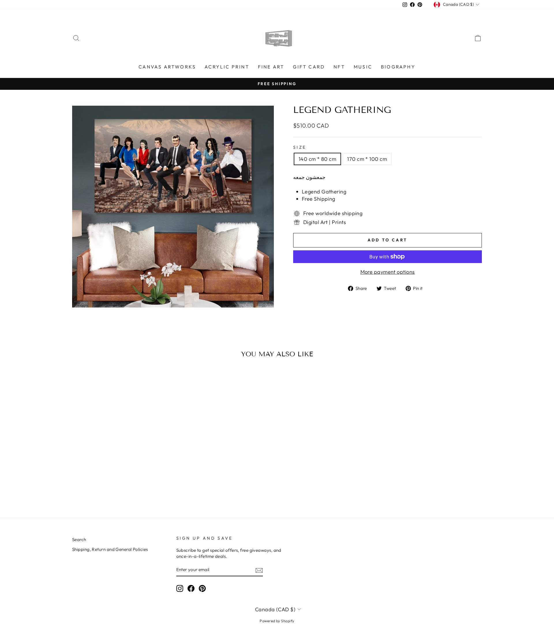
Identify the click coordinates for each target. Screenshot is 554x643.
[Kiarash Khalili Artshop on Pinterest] (202, 588)
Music (363, 67)
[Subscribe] (259, 570)
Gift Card (309, 67)
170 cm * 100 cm (367, 159)
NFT (339, 67)
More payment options (387, 272)
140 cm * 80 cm (317, 159)
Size (299, 147)
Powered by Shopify (277, 620)
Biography (398, 67)
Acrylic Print (227, 67)
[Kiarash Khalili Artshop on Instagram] (179, 588)
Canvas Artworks (167, 67)
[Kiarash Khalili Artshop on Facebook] (191, 588)
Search (79, 539)
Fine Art (271, 67)
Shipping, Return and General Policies (110, 549)
